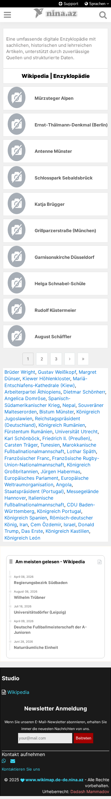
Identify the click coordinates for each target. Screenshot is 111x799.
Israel (69, 524)
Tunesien (50, 445)
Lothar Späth (81, 451)
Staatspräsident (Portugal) (34, 491)
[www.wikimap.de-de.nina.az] (55, 14)
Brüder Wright (19, 372)
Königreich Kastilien (67, 531)
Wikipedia (18, 692)
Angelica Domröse (25, 398)
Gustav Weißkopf (57, 372)
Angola (64, 484)
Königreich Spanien (25, 518)
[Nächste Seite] (70, 359)
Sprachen (97, 3)
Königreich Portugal (59, 511)
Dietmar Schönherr (84, 392)
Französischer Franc (26, 458)
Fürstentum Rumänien (28, 431)
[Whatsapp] (4, 761)
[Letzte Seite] (83, 359)
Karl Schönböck (22, 438)
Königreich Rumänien (61, 425)
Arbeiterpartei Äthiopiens (32, 392)
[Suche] (103, 14)
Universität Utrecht (76, 431)
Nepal (68, 405)
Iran (24, 524)
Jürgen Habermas (60, 471)
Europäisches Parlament (31, 478)
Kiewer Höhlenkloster (46, 378)
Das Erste (32, 531)
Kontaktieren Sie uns (21, 769)
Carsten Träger (21, 445)
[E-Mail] (12, 761)
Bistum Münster (56, 412)
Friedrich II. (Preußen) (66, 438)
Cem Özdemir (45, 524)
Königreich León (22, 538)
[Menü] (7, 14)
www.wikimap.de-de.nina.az (54, 779)
